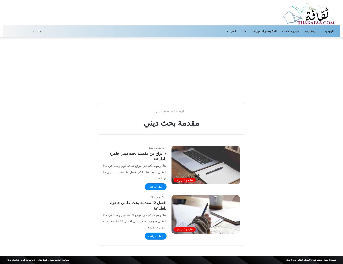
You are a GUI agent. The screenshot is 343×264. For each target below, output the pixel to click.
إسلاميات (310, 31)
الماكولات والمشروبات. (264, 31)
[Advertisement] (171, 69)
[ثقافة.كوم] (308, 13)
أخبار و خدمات (292, 31)
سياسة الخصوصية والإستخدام (53, 259)
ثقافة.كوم (298, 259)
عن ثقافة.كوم (28, 259)
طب (244, 31)
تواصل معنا (13, 259)
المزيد (232, 31)
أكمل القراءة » (156, 186)
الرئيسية (329, 31)
